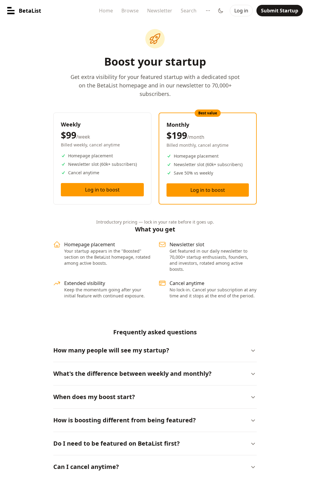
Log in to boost (102, 189)
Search (188, 10)
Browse (130, 10)
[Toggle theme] (220, 10)
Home (106, 10)
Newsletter (159, 10)
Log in (241, 10)
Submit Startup (279, 10)
